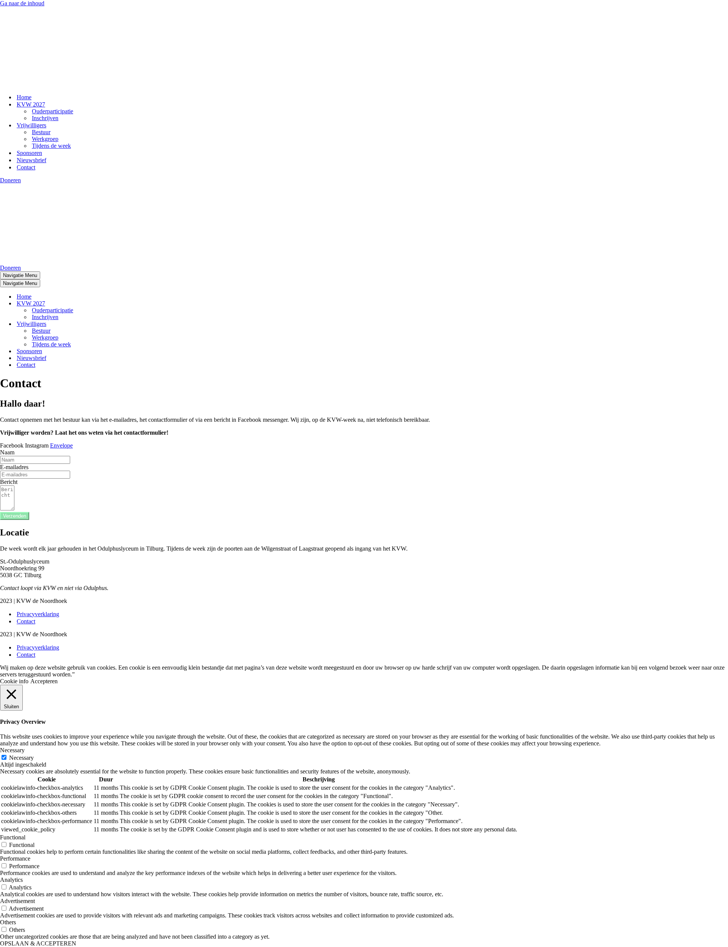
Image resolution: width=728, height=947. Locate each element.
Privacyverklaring (38, 614)
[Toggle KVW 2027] (132, 304)
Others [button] (8, 922)
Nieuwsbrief (31, 160)
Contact (26, 167)
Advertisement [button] (17, 901)
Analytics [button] (11, 880)
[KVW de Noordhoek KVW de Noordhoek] (38, 84)
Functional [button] (12, 837)
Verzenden (14, 516)
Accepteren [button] (44, 681)
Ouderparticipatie (52, 111)
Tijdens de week (51, 145)
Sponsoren (29, 153)
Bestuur (41, 132)
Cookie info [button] (14, 681)
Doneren (10, 180)
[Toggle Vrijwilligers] (132, 324)
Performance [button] (15, 858)
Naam (7, 452)
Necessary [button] (12, 750)
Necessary (21, 757)
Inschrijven (45, 118)
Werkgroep (45, 139)
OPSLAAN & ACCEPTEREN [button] (38, 943)
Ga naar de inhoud (22, 3)
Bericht (8, 482)
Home (24, 97)
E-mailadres (14, 467)
